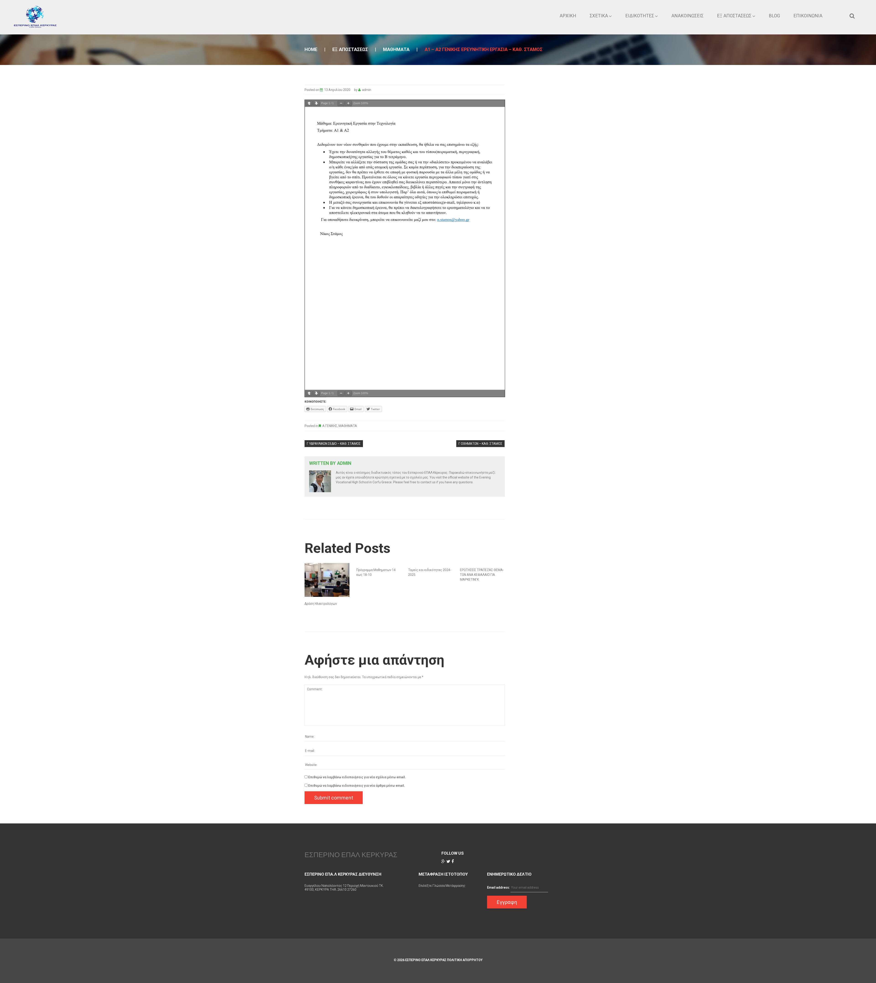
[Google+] (443, 861)
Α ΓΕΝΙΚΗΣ (329, 426)
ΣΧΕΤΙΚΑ (599, 15)
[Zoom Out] (341, 103)
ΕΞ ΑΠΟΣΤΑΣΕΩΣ (734, 15)
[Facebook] (452, 861)
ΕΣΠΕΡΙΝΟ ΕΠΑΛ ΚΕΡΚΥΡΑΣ (351, 854)
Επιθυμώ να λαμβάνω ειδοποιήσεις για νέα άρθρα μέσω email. (356, 785)
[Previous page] (309, 103)
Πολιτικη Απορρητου (464, 960)
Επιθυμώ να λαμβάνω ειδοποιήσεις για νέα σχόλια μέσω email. (357, 777)
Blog (774, 15)
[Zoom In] (348, 103)
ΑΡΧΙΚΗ (568, 15)
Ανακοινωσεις (687, 15)
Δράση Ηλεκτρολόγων (321, 603)
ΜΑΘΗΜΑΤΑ (396, 49)
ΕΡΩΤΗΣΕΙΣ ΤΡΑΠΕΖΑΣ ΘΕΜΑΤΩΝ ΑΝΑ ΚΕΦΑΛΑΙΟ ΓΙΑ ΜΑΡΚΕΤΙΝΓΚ (482, 574)
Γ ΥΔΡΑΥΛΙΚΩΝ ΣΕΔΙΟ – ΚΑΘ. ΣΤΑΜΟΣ (334, 443)
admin (366, 90)
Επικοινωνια (807, 15)
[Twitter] (448, 861)
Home (311, 49)
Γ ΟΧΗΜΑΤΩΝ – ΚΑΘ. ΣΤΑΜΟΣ (480, 443)
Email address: (498, 887)
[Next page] (316, 103)
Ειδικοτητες (639, 15)
